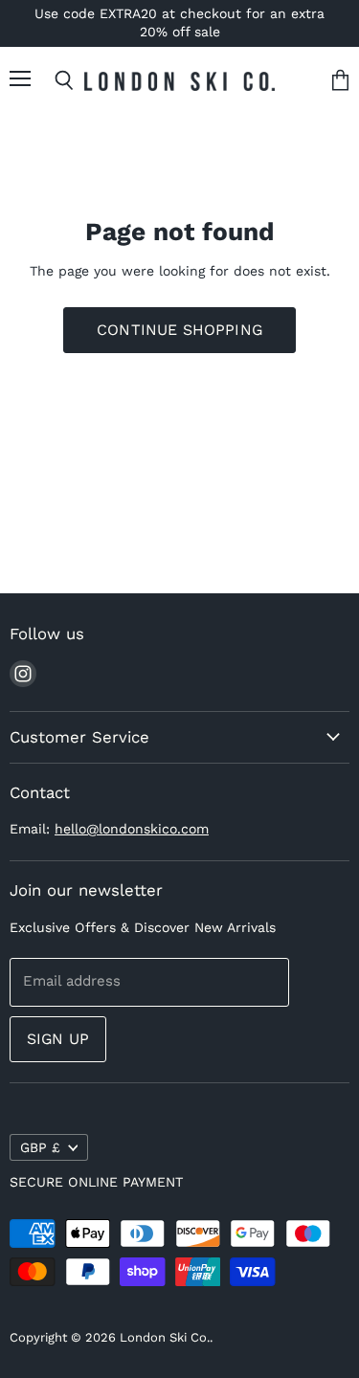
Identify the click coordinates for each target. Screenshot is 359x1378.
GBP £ (40, 1147)
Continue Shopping (179, 330)
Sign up (58, 1039)
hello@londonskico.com (132, 828)
